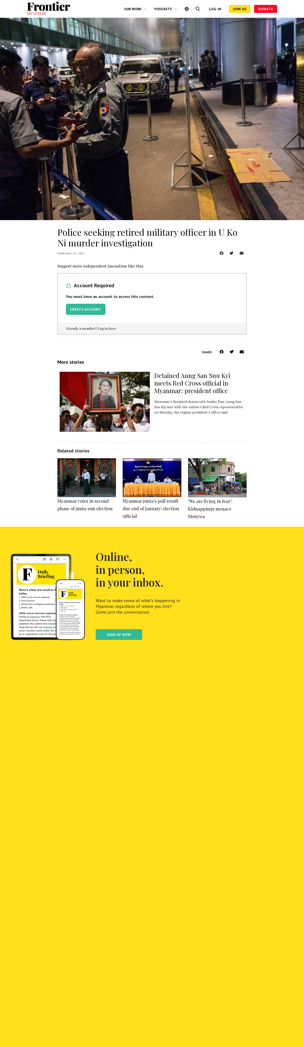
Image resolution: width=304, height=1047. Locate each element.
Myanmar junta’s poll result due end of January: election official (151, 508)
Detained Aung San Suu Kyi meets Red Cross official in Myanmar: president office (192, 383)
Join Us (240, 9)
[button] (222, 253)
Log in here (107, 328)
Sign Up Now (119, 634)
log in (215, 9)
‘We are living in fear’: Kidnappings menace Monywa (210, 508)
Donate (265, 9)
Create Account (85, 309)
